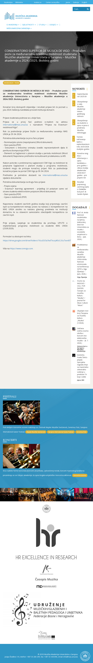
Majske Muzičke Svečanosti (36, 432)
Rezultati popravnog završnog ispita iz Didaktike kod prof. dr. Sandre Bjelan (83, 188)
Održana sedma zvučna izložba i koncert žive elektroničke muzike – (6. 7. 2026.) (82, 335)
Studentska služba (8, 3)
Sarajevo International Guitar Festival (60, 432)
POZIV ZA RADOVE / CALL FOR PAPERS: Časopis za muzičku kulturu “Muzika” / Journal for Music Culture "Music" (82, 293)
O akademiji (12, 24)
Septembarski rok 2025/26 (82, 95)
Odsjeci (53, 24)
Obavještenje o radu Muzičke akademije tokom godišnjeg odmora (82, 108)
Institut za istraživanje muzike (34, 3)
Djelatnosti (28, 24)
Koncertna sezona (80, 475)
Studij (42, 24)
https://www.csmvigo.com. (22, 248)
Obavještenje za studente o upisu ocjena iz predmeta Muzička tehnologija (83, 126)
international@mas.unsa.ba (15, 124)
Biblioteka (19, 2)
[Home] (21, 16)
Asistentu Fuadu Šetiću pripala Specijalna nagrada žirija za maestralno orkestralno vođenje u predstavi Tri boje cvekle (82, 366)
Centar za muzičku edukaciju (52, 3)
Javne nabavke (66, 3)
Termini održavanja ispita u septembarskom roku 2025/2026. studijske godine (83, 143)
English (84, 2)
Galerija (76, 2)
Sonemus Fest (81, 432)
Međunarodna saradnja (18, 28)
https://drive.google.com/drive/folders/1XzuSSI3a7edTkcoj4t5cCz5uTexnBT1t (38, 240)
